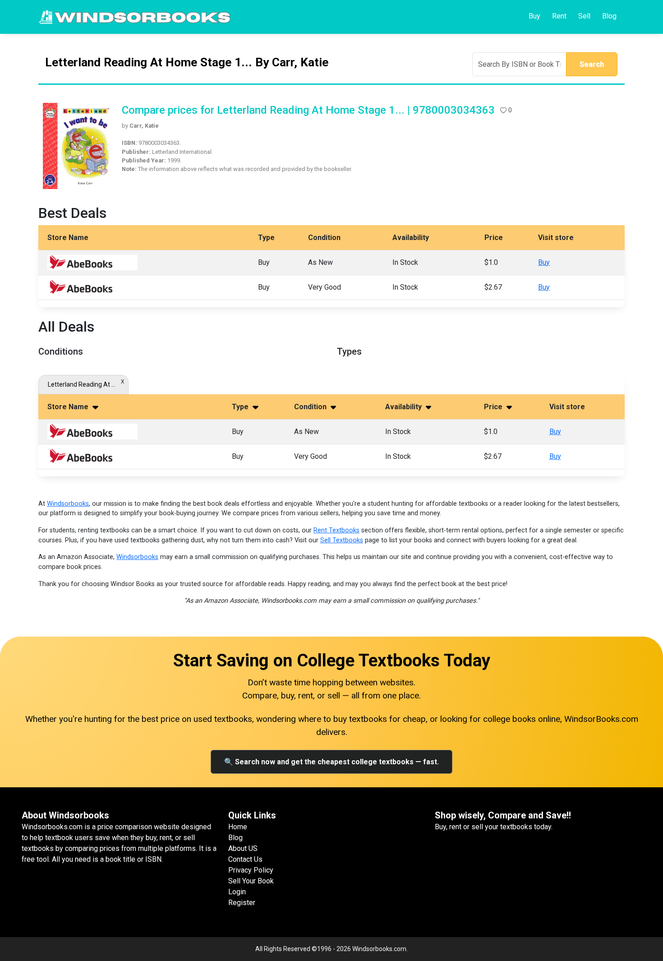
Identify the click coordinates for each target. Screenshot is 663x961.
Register (241, 902)
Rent (559, 16)
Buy (534, 16)
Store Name (68, 406)
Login (237, 891)
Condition (311, 406)
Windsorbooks (68, 504)
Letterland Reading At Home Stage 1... (83, 384)
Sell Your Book (251, 881)
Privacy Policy (250, 870)
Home (237, 826)
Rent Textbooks (336, 530)
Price (494, 406)
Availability (404, 406)
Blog (609, 16)
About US (243, 848)
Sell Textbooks (341, 540)
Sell (584, 16)
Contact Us (245, 859)
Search (592, 64)
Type (241, 406)
